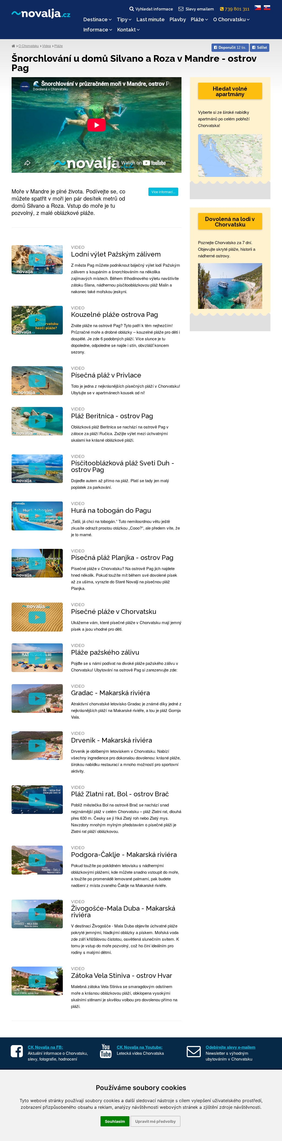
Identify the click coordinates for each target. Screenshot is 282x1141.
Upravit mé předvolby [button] (155, 1121)
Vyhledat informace (154, 9)
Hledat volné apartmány (230, 91)
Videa (46, 45)
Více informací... (163, 191)
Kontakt (126, 30)
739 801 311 (238, 9)
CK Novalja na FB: (45, 1047)
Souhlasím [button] (115, 1121)
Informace (95, 30)
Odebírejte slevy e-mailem (230, 1047)
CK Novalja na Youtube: (139, 1047)
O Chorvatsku (229, 19)
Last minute (151, 19)
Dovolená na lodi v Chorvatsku (230, 222)
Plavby (178, 19)
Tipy (122, 19)
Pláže (197, 19)
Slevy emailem (200, 9)
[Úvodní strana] (13, 45)
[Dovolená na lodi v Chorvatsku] (230, 285)
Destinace (95, 19)
